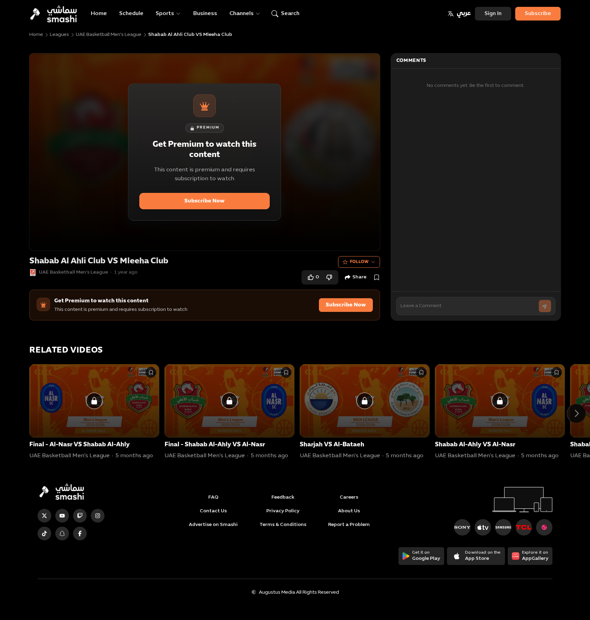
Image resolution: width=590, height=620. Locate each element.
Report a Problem (349, 525)
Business (205, 13)
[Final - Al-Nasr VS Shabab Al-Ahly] (94, 400)
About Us (349, 511)
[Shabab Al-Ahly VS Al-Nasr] (500, 400)
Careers (349, 497)
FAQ (213, 497)
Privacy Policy (282, 511)
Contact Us (213, 511)
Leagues (59, 35)
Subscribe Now (204, 201)
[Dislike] (329, 277)
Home (99, 13)
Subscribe (538, 13)
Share (359, 277)
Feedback (282, 497)
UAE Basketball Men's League (108, 35)
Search (290, 13)
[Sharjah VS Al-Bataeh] (365, 400)
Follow (359, 262)
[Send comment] (545, 306)
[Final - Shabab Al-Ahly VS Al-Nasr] (229, 400)
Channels (241, 13)
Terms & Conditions (282, 525)
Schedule (131, 13)
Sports (165, 13)
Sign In (493, 13)
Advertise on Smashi (213, 525)
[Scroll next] (576, 413)
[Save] (376, 277)
